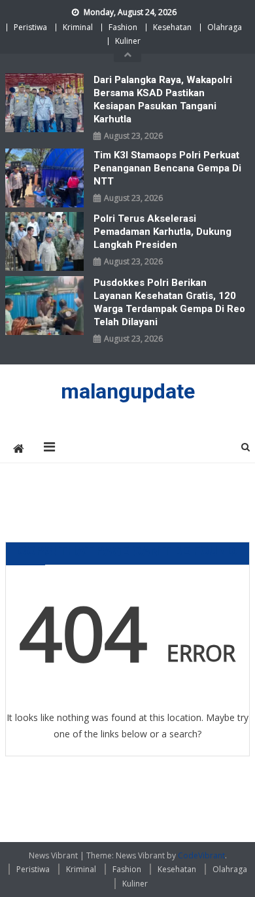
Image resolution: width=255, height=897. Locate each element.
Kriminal (78, 27)
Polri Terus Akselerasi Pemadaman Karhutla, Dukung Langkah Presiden (162, 232)
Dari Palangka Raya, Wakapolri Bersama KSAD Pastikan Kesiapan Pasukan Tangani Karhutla (163, 99)
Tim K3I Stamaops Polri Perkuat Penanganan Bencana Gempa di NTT (167, 168)
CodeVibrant (201, 855)
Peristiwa (30, 27)
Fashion (123, 27)
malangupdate (128, 391)
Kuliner (128, 40)
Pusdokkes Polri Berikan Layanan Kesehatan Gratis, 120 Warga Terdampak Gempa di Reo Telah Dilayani (169, 302)
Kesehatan (172, 27)
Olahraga (224, 27)
